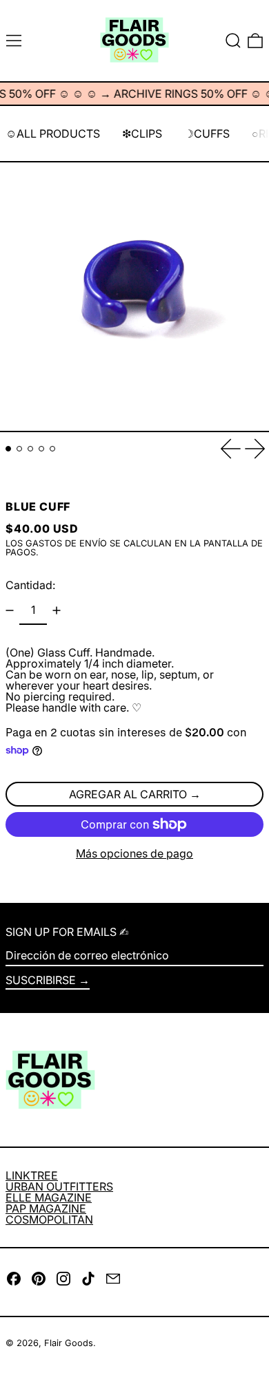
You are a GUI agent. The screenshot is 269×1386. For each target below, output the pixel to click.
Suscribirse (41, 980)
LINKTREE (32, 1175)
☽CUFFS (207, 133)
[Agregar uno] (56, 610)
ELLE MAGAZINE (49, 1197)
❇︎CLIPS (142, 133)
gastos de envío (66, 543)
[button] (233, 40)
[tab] (8, 448)
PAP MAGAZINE (46, 1208)
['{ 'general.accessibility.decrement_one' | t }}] (9, 610)
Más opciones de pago (134, 853)
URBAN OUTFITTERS (59, 1186)
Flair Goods (68, 1343)
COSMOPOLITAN (49, 1219)
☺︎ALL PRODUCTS (53, 133)
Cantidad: (30, 585)
